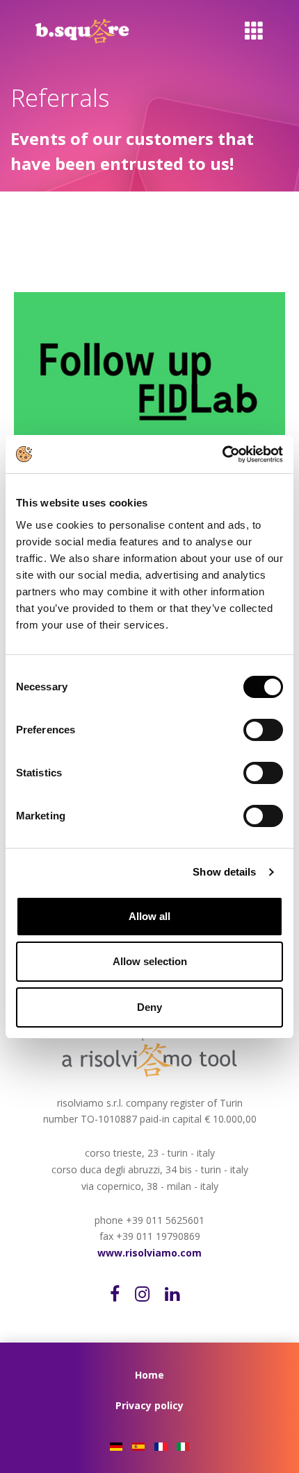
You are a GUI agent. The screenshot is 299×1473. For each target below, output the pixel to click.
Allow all (149, 916)
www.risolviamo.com (149, 1252)
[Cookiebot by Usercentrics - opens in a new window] (222, 454)
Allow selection (150, 961)
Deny (149, 1007)
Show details (224, 872)
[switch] (275, 730)
